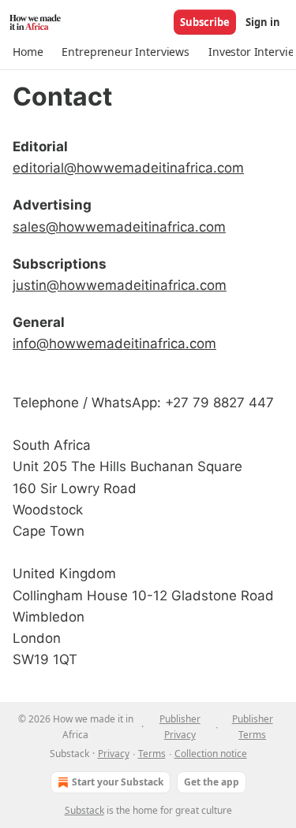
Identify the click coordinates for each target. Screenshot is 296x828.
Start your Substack (117, 782)
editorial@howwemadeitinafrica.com (128, 168)
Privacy (113, 753)
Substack (84, 810)
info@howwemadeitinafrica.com (114, 343)
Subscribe (205, 22)
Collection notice (210, 753)
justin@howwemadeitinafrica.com (120, 285)
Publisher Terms (252, 726)
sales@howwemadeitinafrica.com (119, 227)
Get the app (211, 782)
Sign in (262, 22)
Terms (152, 753)
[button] (27, 52)
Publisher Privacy (179, 726)
